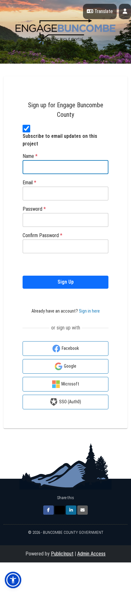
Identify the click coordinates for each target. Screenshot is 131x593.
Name (30, 156)
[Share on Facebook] (48, 510)
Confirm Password (42, 235)
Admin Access (91, 554)
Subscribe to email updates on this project (60, 140)
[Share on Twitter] (60, 510)
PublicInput (62, 554)
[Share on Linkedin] (71, 510)
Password (34, 209)
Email (29, 183)
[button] (13, 580)
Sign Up (66, 282)
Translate (103, 11)
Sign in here (89, 311)
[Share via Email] (82, 510)
